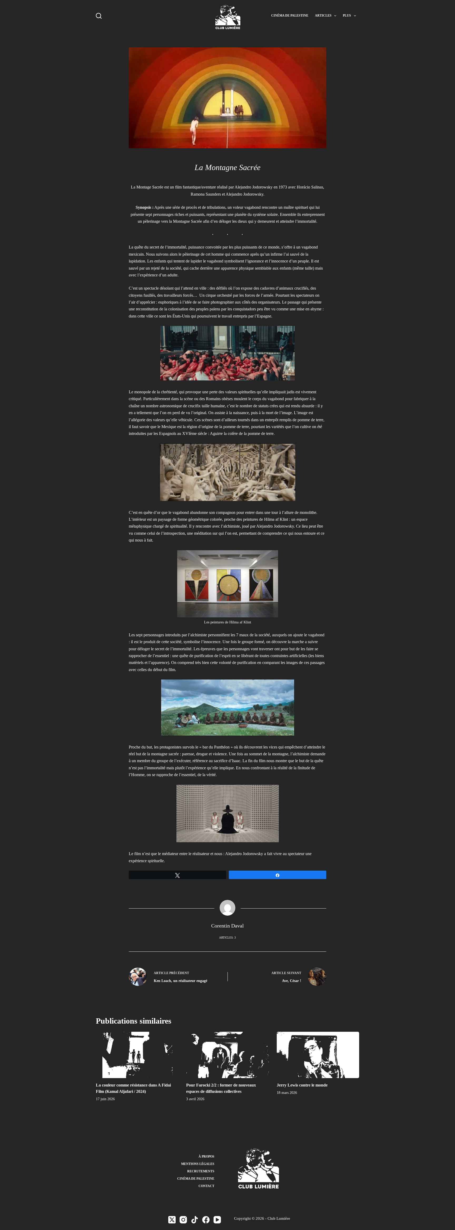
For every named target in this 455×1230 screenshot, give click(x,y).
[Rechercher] (99, 16)
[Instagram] (183, 1219)
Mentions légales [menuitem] (197, 1164)
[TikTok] (194, 1219)
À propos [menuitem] (206, 1156)
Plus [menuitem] (347, 15)
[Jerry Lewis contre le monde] (318, 1055)
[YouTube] (217, 1219)
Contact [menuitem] (206, 1186)
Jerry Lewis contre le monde (302, 1085)
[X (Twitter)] (172, 1219)
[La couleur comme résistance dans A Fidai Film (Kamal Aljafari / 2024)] (137, 1055)
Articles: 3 (227, 937)
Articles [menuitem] (323, 15)
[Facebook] (206, 1219)
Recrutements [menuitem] (200, 1171)
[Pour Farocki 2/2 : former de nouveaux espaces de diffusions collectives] (227, 1055)
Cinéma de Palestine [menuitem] (289, 15)
